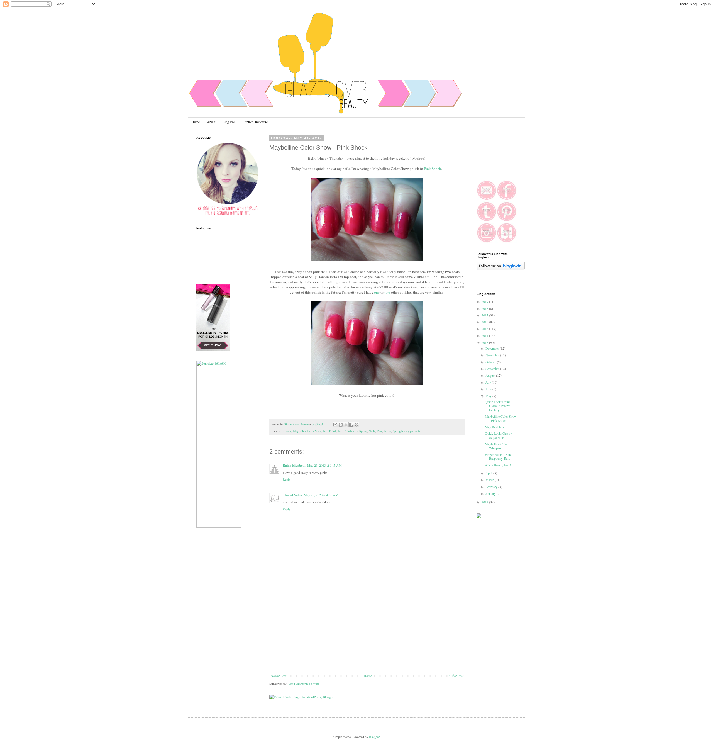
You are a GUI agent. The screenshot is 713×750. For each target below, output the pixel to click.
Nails (372, 431)
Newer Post (278, 675)
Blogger (374, 736)
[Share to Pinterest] (356, 424)
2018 (485, 308)
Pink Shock (432, 168)
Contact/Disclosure (255, 122)
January (491, 493)
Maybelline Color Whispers (496, 446)
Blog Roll (229, 122)
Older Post (456, 675)
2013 (485, 342)
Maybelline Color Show (307, 431)
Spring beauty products (406, 431)
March (490, 480)
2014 (485, 335)
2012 (485, 502)
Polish (387, 431)
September (492, 368)
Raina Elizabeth (294, 465)
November (492, 355)
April (489, 473)
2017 (485, 315)
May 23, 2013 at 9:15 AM (324, 465)
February (491, 486)
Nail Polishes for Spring (352, 431)
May (488, 396)
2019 (485, 301)
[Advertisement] (367, 632)
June (488, 389)
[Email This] (335, 424)
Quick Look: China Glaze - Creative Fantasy (497, 406)
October (491, 362)
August (490, 375)
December (492, 348)
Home (196, 122)
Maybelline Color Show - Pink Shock (501, 418)
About (211, 122)
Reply (286, 479)
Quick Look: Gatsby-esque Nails (499, 435)
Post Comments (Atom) (303, 683)
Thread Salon (292, 495)
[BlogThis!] (340, 424)
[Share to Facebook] (351, 424)
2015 (485, 329)
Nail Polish (329, 431)
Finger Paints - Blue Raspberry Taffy (498, 456)
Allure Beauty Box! (498, 465)
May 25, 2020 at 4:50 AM (321, 495)
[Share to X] (346, 424)
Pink (379, 431)
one (377, 292)
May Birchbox (494, 427)
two (387, 292)
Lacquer (286, 431)
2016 (485, 322)
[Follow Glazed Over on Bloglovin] (501, 268)
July (488, 382)
